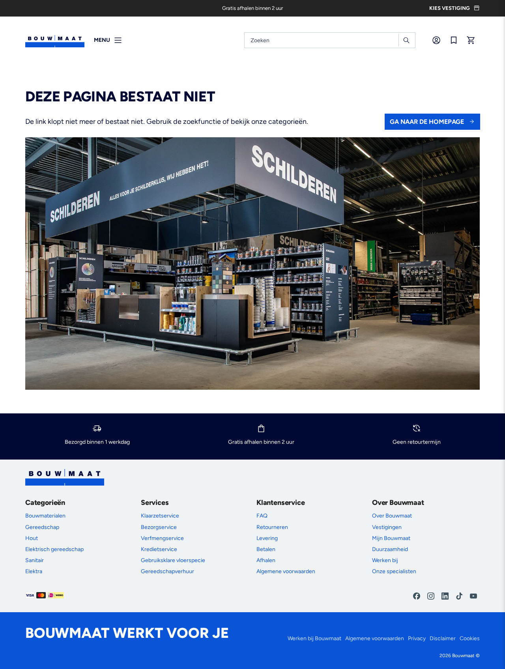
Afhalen (265, 560)
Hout (31, 538)
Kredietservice (159, 549)
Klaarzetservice (160, 515)
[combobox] (329, 40)
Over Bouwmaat (392, 515)
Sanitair (34, 560)
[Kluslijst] (453, 40)
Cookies (470, 638)
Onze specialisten (394, 571)
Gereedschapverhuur (167, 571)
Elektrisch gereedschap (54, 549)
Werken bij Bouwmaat (314, 638)
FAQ (261, 515)
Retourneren (272, 527)
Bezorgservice (159, 527)
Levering (267, 538)
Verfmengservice (162, 538)
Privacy (417, 638)
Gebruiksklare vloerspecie (173, 560)
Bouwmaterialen (45, 515)
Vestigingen (387, 527)
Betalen (265, 549)
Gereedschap (42, 527)
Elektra (33, 571)
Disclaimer (443, 638)
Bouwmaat (463, 655)
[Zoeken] (406, 40)
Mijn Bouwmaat (391, 538)
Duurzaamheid (390, 549)
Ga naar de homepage (427, 121)
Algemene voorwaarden (285, 571)
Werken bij (385, 560)
